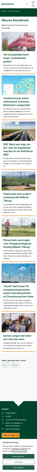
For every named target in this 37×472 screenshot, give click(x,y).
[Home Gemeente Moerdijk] (8, 4)
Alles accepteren (18, 456)
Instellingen (18, 462)
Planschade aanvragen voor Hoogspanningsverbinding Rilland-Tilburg (17, 243)
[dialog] (18, 455)
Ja (6, 365)
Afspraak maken (9, 435)
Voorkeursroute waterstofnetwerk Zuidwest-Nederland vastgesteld (16, 101)
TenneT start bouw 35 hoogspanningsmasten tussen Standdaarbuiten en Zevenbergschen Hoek (18, 291)
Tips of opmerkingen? (12, 429)
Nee (16, 365)
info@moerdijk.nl (10, 413)
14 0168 (8, 416)
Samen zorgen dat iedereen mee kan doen (17, 337)
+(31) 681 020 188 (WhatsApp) (15, 420)
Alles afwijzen (18, 467)
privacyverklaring (19, 451)
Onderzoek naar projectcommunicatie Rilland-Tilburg (17, 197)
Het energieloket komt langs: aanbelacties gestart (16, 58)
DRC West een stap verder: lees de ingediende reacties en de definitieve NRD (18, 149)
